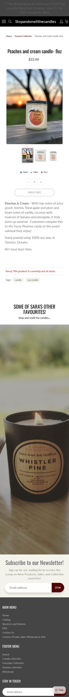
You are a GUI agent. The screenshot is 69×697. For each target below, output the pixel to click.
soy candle (33, 280)
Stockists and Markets (14, 624)
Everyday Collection (13, 663)
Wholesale (8, 671)
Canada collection (11, 658)
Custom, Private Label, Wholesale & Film (23, 637)
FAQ (4, 628)
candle (18, 280)
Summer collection (12, 667)
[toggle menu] (4, 21)
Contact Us (8, 632)
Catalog (6, 619)
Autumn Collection (23, 36)
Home (9, 36)
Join (58, 587)
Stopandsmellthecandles (35, 21)
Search (5, 654)
